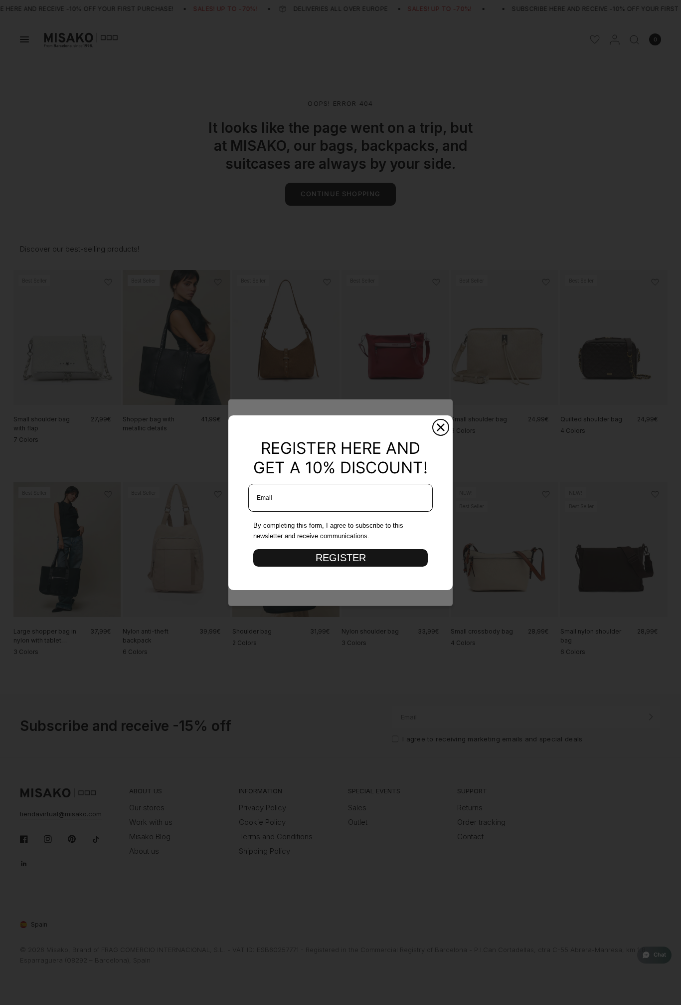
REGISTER (341, 557)
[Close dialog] (441, 427)
